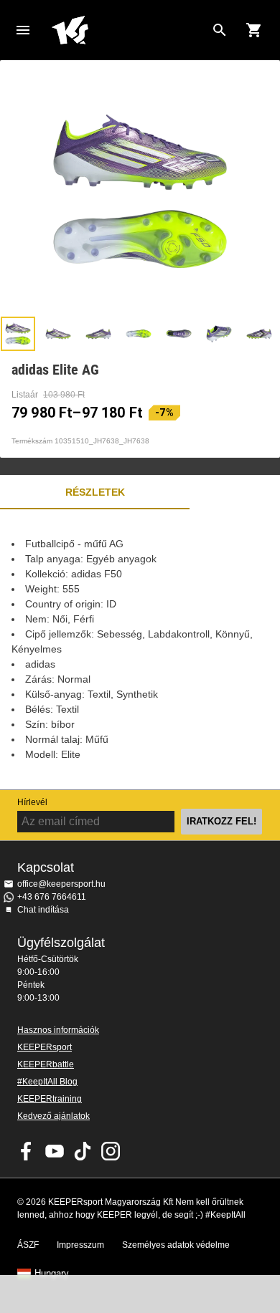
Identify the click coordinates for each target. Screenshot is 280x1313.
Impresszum (80, 1245)
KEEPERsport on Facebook (26, 1151)
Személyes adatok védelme (176, 1245)
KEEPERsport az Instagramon (110, 1151)
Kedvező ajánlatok (53, 1116)
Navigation (23, 30)
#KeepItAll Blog (47, 1082)
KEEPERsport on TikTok (82, 1151)
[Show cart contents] (254, 30)
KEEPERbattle (45, 1064)
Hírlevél (32, 802)
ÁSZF (28, 1245)
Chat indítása (43, 910)
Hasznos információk (58, 1030)
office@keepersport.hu (61, 884)
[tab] (18, 334)
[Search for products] (219, 30)
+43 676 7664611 (51, 897)
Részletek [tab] (95, 492)
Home (128, 30)
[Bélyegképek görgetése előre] (262, 334)
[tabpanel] (140, 649)
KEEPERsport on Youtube (54, 1151)
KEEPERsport (44, 1047)
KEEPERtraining (49, 1099)
